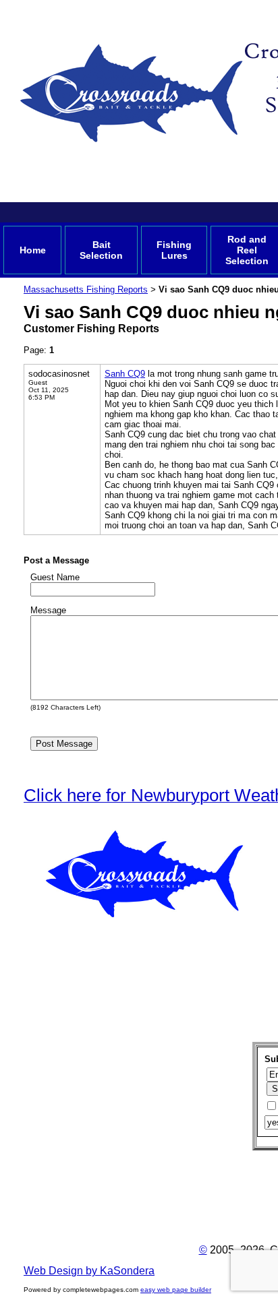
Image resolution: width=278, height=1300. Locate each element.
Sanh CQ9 (125, 374)
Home (33, 250)
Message (48, 610)
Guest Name (55, 577)
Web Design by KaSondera (89, 1270)
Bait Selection (101, 250)
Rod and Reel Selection (247, 250)
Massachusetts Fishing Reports (86, 289)
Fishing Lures (174, 250)
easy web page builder (175, 1289)
